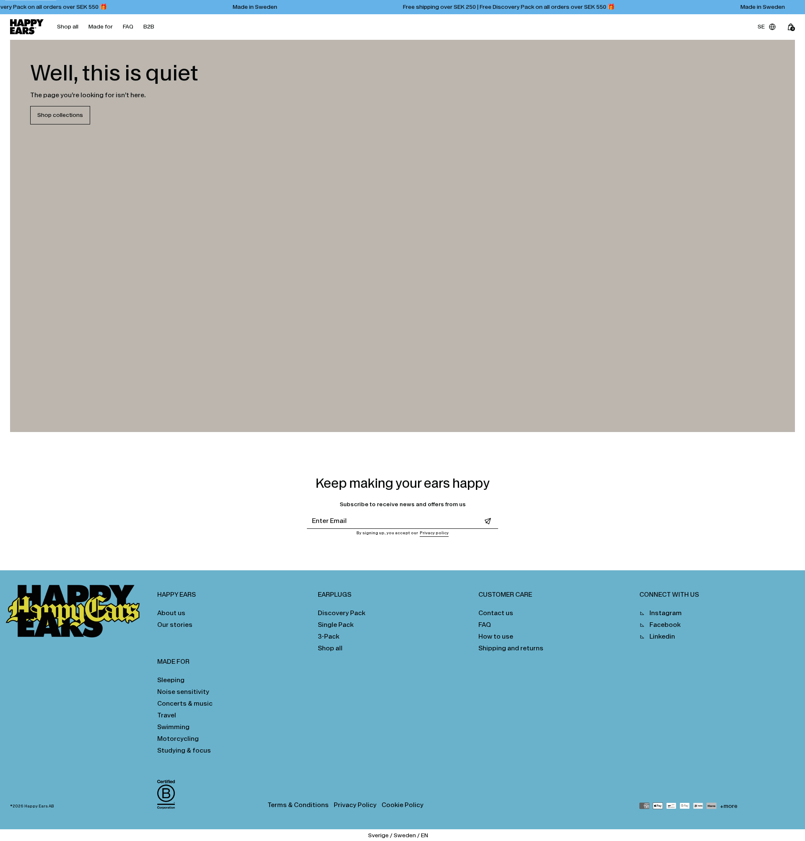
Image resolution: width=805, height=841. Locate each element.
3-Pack (328, 636)
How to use (495, 636)
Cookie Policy (402, 805)
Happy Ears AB (39, 806)
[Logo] (27, 26)
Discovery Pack (341, 613)
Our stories (174, 625)
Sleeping (170, 680)
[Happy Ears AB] (76, 613)
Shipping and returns (510, 648)
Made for (100, 26)
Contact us (495, 613)
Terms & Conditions (298, 805)
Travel (166, 715)
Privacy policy (434, 533)
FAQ (128, 26)
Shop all (67, 26)
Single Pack (335, 625)
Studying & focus (184, 750)
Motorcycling (178, 739)
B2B (148, 26)
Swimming (173, 727)
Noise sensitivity (183, 692)
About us (171, 613)
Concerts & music (185, 703)
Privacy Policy (355, 805)
